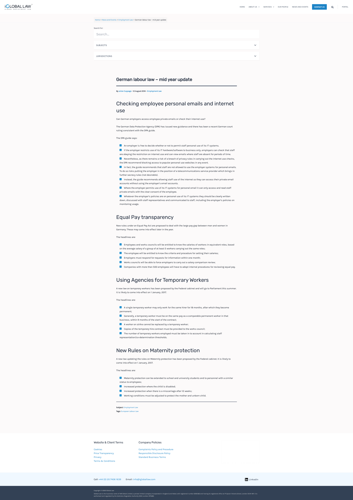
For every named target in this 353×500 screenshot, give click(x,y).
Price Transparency (104, 453)
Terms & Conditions (104, 461)
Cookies (98, 449)
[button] (258, 7)
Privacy (97, 457)
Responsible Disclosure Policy (154, 453)
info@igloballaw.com (144, 479)
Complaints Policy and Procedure (156, 449)
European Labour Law (130, 411)
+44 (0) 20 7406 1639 (110, 479)
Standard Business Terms (152, 457)
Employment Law (154, 91)
